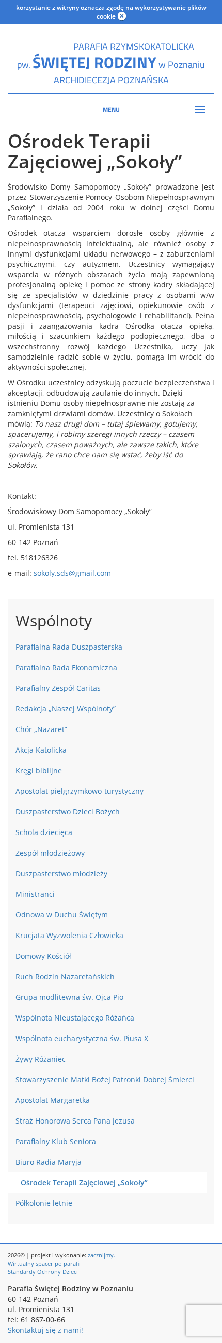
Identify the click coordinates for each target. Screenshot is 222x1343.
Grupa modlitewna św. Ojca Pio (69, 997)
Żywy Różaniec (40, 1059)
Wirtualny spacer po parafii (44, 1263)
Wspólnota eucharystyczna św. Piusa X (81, 1038)
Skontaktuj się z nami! (45, 1330)
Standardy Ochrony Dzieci (43, 1272)
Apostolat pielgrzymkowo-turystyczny (79, 791)
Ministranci (35, 894)
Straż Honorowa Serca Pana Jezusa (75, 1121)
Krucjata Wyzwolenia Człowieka (69, 935)
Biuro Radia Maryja (48, 1162)
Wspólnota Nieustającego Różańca (74, 1018)
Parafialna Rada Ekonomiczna (66, 667)
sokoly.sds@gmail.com (72, 573)
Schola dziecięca (43, 832)
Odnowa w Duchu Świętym (61, 915)
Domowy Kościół (43, 956)
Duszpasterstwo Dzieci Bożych (67, 812)
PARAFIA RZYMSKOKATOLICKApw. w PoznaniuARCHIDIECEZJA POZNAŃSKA (111, 63)
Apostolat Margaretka (52, 1100)
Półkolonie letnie (43, 1203)
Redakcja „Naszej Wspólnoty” (65, 708)
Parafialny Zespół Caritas (58, 688)
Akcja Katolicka (41, 750)
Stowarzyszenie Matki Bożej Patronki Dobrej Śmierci (104, 1079)
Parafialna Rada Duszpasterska (68, 647)
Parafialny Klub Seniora (55, 1141)
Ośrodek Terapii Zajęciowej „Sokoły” (84, 1182)
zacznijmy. (101, 1255)
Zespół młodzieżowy (50, 853)
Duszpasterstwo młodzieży (61, 873)
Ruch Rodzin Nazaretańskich (65, 976)
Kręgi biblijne (38, 770)
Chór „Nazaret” (41, 729)
